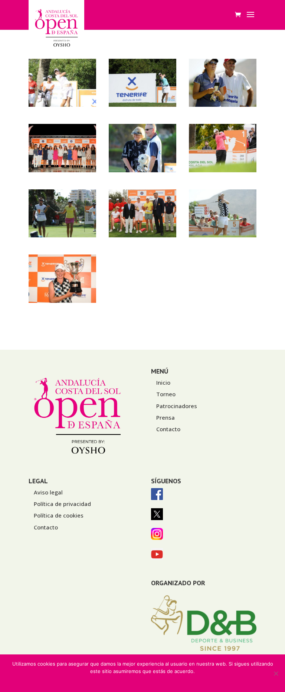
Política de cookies (58, 515)
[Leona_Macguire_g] (222, 170)
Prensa (165, 417)
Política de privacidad (62, 503)
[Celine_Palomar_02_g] (222, 104)
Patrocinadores (176, 406)
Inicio (163, 382)
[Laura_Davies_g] (142, 170)
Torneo (166, 394)
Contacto (168, 429)
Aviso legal (48, 492)
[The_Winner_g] (62, 300)
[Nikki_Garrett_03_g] (62, 235)
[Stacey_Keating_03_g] (222, 235)
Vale (116, 681)
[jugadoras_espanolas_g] (62, 170)
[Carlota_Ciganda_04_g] (62, 104)
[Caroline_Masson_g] (142, 104)
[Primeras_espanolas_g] (142, 235)
